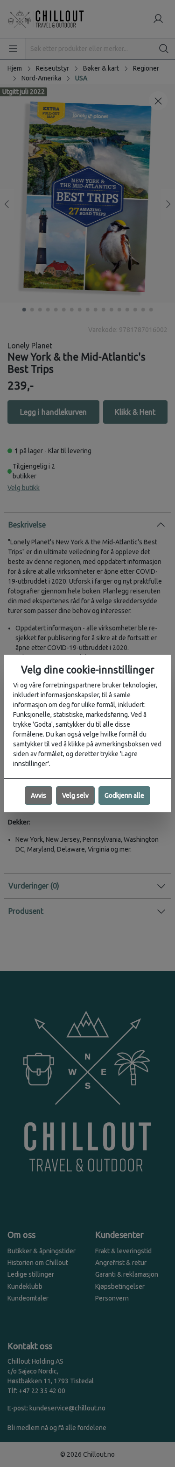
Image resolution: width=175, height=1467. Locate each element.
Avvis (38, 795)
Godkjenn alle (124, 795)
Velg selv (75, 795)
